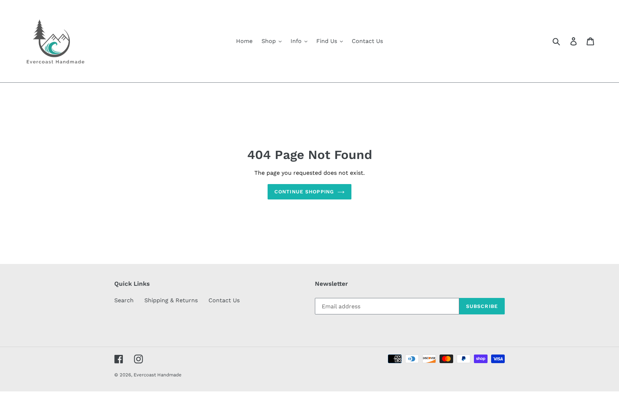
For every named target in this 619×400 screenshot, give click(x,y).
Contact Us (224, 300)
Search (124, 300)
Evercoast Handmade (158, 374)
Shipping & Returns (171, 300)
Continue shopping (304, 191)
